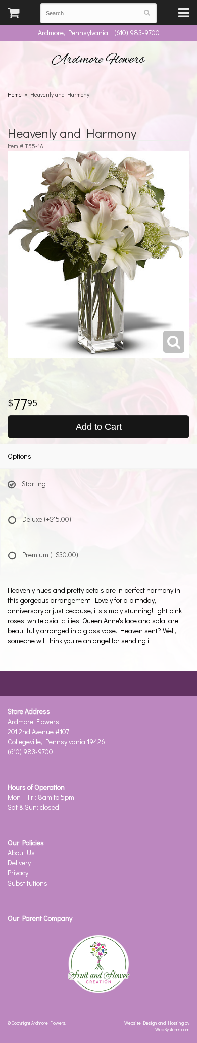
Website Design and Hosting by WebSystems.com (156, 1026)
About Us (21, 852)
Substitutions (27, 883)
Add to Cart (99, 427)
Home (15, 94)
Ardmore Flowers (98, 59)
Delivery (19, 862)
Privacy (18, 872)
